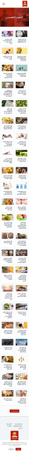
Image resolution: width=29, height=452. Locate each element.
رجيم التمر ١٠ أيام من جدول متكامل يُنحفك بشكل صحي (21, 295)
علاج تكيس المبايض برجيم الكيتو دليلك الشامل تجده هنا (21, 208)
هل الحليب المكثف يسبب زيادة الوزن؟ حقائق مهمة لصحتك (8, 277)
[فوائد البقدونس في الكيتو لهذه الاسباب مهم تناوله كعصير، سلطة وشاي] (7, 217)
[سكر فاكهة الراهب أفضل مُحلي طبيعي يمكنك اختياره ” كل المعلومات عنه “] (21, 235)
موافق (18, 449)
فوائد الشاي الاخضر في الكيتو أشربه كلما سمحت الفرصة (22, 160)
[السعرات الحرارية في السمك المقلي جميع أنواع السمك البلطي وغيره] (7, 359)
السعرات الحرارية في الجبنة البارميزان (8, 399)
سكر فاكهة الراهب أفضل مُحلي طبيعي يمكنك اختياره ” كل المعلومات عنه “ (21, 243)
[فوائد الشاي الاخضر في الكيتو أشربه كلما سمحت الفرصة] (21, 153)
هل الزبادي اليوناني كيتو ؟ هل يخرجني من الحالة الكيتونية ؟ (21, 40)
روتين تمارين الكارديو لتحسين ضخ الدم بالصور (7, 57)
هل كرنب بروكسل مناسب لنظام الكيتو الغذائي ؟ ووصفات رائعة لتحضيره (21, 111)
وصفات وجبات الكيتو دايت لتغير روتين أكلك (8, 208)
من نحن (20, 428)
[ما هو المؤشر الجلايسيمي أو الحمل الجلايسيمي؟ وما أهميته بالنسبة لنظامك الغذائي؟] (21, 217)
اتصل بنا (9, 426)
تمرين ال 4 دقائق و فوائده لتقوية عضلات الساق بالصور (22, 367)
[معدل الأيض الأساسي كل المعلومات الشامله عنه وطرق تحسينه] (7, 103)
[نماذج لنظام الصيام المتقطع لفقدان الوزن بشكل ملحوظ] (7, 186)
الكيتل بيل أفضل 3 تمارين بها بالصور (8, 348)
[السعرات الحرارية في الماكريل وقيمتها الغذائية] (21, 306)
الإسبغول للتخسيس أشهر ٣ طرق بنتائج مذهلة (7, 242)
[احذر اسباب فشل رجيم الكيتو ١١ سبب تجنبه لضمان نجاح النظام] (21, 85)
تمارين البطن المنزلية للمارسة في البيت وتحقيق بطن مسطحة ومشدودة (7, 144)
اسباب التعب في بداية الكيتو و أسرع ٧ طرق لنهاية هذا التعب (21, 144)
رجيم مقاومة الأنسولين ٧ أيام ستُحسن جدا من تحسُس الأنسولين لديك (8, 296)
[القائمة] (4, 4)
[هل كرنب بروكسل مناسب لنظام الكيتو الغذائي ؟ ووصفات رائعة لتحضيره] (21, 103)
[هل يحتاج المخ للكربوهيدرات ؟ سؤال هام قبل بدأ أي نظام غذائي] (21, 342)
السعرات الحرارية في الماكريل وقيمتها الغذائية (22, 313)
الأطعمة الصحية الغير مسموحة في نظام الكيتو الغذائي (21, 75)
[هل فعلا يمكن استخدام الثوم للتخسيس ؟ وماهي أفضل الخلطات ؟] (21, 393)
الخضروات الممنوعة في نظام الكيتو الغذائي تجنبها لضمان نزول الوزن (7, 75)
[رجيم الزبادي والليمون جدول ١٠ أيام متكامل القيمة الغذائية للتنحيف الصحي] (21, 270)
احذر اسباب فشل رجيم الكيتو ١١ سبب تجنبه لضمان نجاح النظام (22, 92)
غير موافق (11, 449)
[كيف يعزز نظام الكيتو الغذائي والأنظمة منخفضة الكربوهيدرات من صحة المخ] (7, 306)
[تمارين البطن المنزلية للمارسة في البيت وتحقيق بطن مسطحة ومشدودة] (7, 136)
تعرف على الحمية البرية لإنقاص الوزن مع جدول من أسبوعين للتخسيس (21, 260)
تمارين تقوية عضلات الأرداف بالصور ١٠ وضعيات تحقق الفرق (21, 192)
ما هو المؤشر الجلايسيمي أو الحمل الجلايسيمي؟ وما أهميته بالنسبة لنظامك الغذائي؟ (21, 225)
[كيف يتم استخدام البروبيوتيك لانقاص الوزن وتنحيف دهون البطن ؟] (7, 376)
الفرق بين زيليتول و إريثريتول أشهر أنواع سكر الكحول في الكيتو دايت (7, 260)
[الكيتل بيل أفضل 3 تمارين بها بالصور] (7, 342)
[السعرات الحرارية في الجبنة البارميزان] (7, 393)
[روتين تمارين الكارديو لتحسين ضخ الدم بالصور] (7, 51)
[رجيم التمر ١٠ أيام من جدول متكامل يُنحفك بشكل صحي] (21, 288)
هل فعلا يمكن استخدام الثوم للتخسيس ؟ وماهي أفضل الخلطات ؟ (21, 401)
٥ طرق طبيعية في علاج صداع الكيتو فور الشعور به (22, 177)
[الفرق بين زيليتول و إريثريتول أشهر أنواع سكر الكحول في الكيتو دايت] (7, 253)
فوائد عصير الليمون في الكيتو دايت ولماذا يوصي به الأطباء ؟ (7, 177)
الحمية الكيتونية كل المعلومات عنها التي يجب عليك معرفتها (21, 383)
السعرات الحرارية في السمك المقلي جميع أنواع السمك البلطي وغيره (8, 367)
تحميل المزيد (14, 411)
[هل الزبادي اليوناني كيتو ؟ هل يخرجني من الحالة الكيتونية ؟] (21, 34)
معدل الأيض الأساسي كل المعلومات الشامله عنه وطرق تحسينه (8, 111)
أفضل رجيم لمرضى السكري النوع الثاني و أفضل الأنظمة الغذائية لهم (21, 58)
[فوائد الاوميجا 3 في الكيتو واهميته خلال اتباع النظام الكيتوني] (7, 120)
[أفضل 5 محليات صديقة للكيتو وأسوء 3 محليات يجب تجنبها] (7, 34)
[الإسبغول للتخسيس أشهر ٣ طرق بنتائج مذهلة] (7, 235)
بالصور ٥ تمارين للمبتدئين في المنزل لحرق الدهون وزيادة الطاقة (7, 161)
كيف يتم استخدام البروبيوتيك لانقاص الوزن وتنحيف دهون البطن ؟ (7, 384)
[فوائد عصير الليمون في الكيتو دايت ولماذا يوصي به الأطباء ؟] (7, 170)
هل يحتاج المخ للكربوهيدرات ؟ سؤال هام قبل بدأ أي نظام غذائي (22, 350)
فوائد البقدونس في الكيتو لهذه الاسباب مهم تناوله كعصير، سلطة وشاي (8, 225)
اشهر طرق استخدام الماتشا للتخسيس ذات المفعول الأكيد (21, 127)
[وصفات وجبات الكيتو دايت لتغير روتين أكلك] (7, 201)
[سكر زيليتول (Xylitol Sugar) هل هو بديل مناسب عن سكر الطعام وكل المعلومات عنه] (7, 85)
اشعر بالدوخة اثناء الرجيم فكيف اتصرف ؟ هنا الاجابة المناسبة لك (21, 333)
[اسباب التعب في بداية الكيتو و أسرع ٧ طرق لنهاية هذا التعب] (21, 136)
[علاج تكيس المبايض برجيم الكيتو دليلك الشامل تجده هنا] (21, 201)
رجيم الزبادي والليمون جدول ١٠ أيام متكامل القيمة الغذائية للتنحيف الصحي (22, 278)
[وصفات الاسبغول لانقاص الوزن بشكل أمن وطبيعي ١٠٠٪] (7, 325)
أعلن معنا (9, 424)
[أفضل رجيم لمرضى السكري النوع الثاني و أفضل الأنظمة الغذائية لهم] (21, 51)
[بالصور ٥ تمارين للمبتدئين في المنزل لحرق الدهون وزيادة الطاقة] (7, 153)
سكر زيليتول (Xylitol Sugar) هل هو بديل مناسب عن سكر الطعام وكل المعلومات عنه (7, 93)
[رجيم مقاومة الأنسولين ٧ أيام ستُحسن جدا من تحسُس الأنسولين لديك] (7, 288)
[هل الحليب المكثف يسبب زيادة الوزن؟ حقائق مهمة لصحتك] (7, 270)
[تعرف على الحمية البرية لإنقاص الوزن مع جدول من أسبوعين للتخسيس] (21, 253)
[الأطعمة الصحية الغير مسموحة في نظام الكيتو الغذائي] (21, 68)
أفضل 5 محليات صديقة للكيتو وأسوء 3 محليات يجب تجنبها (7, 41)
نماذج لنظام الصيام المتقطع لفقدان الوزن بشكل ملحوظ (8, 192)
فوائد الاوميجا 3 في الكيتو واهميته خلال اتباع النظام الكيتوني (7, 127)
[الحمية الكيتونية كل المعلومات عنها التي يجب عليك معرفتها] (21, 376)
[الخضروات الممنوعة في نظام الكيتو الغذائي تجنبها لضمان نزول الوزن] (7, 68)
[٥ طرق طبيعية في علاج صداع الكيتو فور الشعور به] (21, 170)
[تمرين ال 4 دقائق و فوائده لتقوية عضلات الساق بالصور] (21, 359)
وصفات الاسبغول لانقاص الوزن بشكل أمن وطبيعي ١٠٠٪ (8, 332)
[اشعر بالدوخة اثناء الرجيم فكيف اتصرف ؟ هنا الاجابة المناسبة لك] (21, 325)
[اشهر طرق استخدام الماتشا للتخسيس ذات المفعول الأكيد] (21, 120)
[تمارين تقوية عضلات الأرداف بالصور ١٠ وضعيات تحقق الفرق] (21, 186)
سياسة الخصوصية (17, 426)
